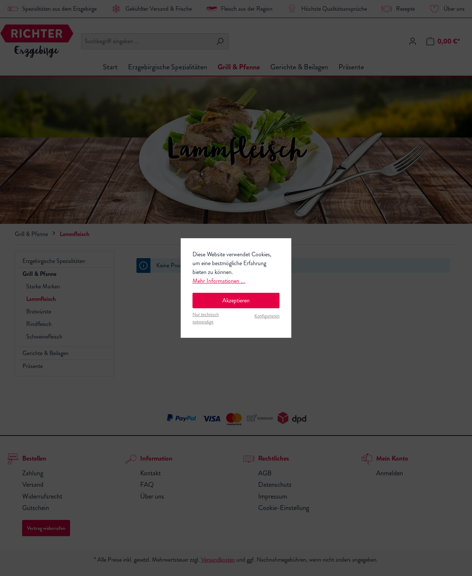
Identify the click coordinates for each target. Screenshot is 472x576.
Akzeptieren (236, 300)
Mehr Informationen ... (218, 281)
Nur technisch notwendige (205, 318)
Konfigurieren (267, 316)
